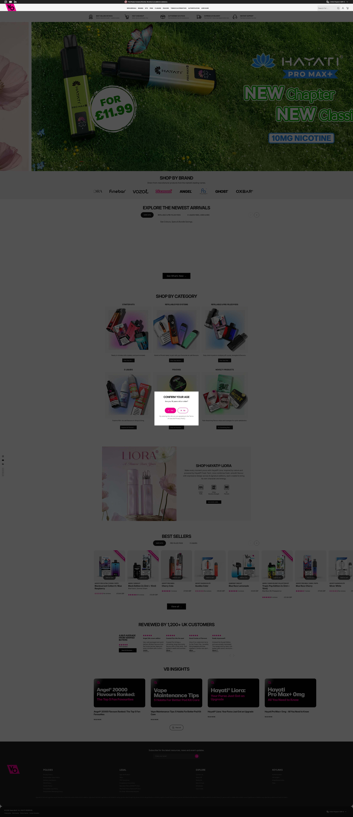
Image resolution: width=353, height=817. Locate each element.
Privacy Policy (180, 418)
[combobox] (338, 2)
